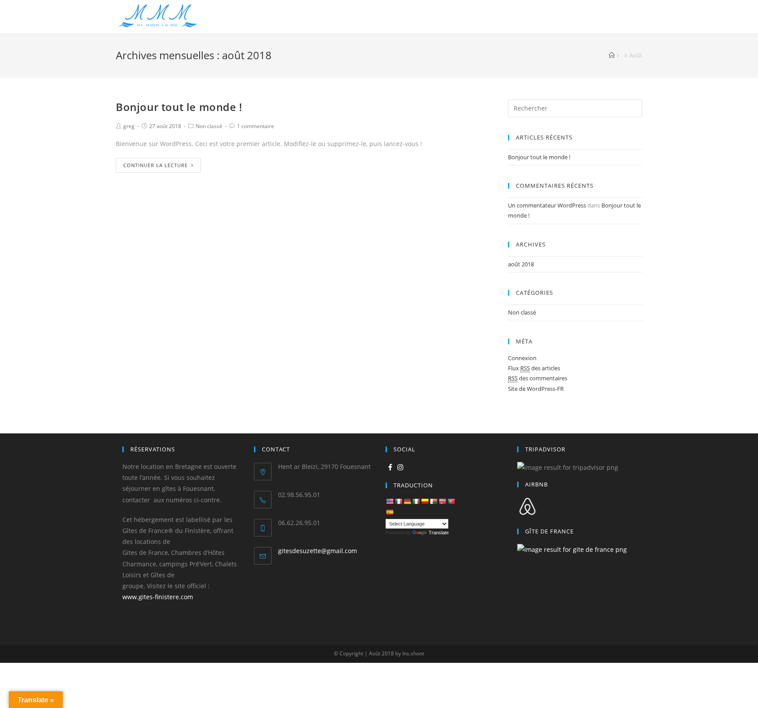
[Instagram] (400, 467)
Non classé (209, 126)
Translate (439, 532)
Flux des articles (534, 368)
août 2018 (521, 264)
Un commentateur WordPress (547, 205)
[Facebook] (390, 467)
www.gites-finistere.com (157, 597)
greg (129, 126)
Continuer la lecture (155, 165)
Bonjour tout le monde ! (179, 107)
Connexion (522, 358)
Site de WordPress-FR (536, 389)
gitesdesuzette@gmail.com (317, 551)
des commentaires (537, 378)
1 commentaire (255, 126)
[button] (14, 13)
